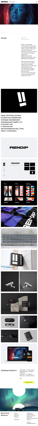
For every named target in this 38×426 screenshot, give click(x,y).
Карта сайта (16, 419)
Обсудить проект (28, 382)
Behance (4, 415)
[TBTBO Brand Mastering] (8, 1)
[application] (19, 101)
